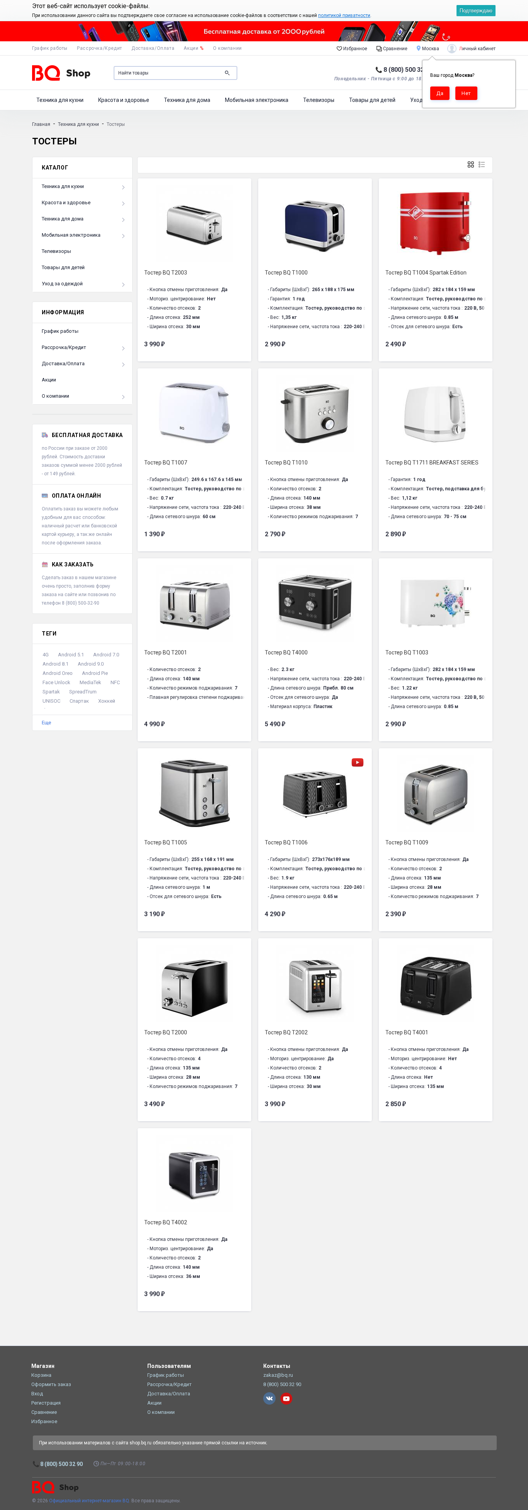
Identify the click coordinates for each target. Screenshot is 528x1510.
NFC (115, 682)
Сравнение (394, 48)
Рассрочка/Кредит (99, 48)
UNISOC (51, 701)
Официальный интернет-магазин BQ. (89, 1500)
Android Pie (95, 673)
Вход (37, 1393)
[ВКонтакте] (269, 1398)
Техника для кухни (59, 100)
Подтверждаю (476, 11)
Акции (193, 48)
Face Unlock (56, 682)
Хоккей (106, 701)
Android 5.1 (71, 655)
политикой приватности (344, 15)
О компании (227, 48)
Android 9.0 (91, 664)
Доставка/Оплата (152, 48)
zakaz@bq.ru (278, 1375)
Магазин (43, 1366)
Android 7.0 (106, 655)
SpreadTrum (83, 692)
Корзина (41, 1375)
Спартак (79, 701)
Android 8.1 (55, 664)
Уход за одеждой (62, 283)
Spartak (51, 692)
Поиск (227, 73)
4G (46, 655)
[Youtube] (286, 1398)
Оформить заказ (51, 1384)
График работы (50, 48)
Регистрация (46, 1403)
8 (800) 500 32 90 (408, 69)
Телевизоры (318, 100)
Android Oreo (58, 673)
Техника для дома (187, 100)
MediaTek (90, 682)
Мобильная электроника (256, 100)
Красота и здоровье (123, 100)
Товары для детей (372, 100)
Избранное (354, 48)
